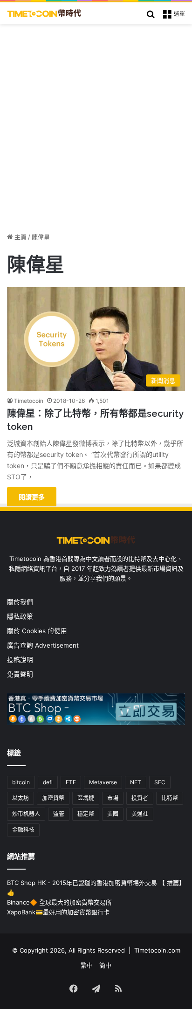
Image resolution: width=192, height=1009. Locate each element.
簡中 (105, 965)
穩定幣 (85, 813)
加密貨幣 (53, 798)
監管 (58, 813)
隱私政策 (20, 616)
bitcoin (21, 782)
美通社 (139, 813)
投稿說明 (20, 659)
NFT (135, 782)
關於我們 (20, 602)
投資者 (139, 798)
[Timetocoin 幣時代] (44, 13)
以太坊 (20, 798)
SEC (159, 782)
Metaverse (103, 782)
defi (48, 782)
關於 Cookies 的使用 (37, 631)
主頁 (20, 237)
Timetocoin (28, 400)
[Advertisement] (96, 124)
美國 (112, 813)
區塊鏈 (85, 798)
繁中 (87, 965)
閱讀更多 (32, 497)
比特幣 (169, 798)
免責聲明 (20, 674)
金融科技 (23, 829)
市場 (112, 798)
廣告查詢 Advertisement (44, 645)
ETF (71, 782)
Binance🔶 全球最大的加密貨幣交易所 (59, 902)
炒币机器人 (26, 813)
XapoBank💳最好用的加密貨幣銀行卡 (58, 912)
